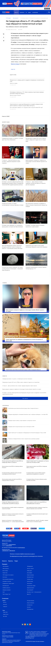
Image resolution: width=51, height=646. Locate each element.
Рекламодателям (30, 609)
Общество (13, 69)
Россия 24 (5, 604)
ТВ (26, 12)
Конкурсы (22, 12)
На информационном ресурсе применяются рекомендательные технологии (26, 556)
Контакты (29, 607)
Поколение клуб (6, 585)
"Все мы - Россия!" (30, 568)
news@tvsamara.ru (12, 544)
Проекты (10, 561)
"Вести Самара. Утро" (6, 594)
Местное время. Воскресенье (8, 579)
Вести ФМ (5, 616)
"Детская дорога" (6, 568)
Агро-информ (29, 572)
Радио (29, 12)
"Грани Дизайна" (6, 566)
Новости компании (30, 602)
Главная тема (5, 572)
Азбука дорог (29, 570)
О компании (35, 12)
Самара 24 (5, 606)
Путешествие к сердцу (31, 585)
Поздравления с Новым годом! (8, 583)
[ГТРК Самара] (8, 13)
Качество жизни (30, 581)
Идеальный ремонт (30, 587)
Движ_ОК (29, 594)
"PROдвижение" (30, 566)
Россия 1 (4, 602)
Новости (16, 12)
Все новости (25, 398)
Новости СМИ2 (5, 116)
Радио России (5, 614)
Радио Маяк (5, 612)
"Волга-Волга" (29, 583)
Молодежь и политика (7, 581)
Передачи (4, 564)
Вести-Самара (5, 570)
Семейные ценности (6, 587)
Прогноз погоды (15, 64)
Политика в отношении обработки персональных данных (22, 553)
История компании (30, 600)
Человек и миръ (30, 579)
